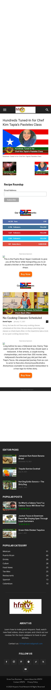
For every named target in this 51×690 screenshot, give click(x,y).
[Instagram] (14, 661)
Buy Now (25, 274)
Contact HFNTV (19, 682)
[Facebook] (6, 662)
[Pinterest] (21, 662)
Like (44, 221)
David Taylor (7, 321)
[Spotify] (28, 662)
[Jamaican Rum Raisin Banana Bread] (9, 459)
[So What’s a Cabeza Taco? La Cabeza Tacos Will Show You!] (9, 506)
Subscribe (42, 244)
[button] (4, 109)
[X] (43, 662)
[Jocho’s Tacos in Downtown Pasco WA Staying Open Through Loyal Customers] (9, 519)
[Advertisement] (25, 26)
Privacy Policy (32, 682)
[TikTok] (36, 662)
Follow (43, 227)
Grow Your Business (14, 679)
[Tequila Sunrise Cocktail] (9, 472)
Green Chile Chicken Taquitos (31, 530)
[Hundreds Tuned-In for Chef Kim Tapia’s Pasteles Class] (25, 154)
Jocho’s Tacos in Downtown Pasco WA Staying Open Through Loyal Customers (33, 518)
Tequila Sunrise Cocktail (29, 469)
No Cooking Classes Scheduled (22, 318)
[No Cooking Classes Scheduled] (25, 303)
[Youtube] (25, 669)
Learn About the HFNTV (33, 679)
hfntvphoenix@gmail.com (31, 643)
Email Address (10, 190)
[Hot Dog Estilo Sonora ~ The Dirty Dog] (9, 485)
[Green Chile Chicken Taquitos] (9, 533)
